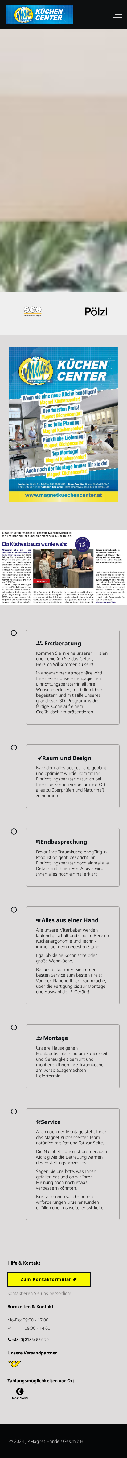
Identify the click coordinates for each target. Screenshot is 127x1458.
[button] (9, 313)
